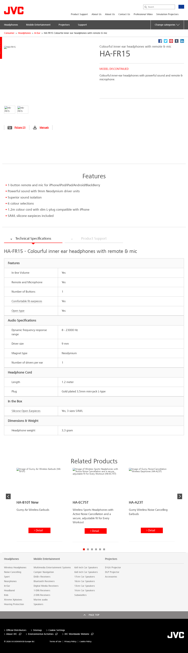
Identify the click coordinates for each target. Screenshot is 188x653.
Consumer (9, 33)
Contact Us (124, 14)
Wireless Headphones (15, 567)
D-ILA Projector (113, 567)
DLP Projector (112, 572)
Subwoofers (80, 595)
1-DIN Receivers (42, 590)
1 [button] (84, 549)
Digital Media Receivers (46, 585)
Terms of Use (55, 642)
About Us (96, 14)
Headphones (24, 33)
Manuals (44, 127)
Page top (94, 614)
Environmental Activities (40, 634)
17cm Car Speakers (84, 576)
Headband (9, 590)
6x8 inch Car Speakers (86, 572)
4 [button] (96, 549)
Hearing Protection (14, 604)
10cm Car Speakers (84, 590)
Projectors (111, 559)
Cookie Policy (85, 642)
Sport (7, 576)
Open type (18, 310)
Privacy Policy (70, 642)
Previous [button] (8, 496)
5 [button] (100, 549)
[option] (39, 506)
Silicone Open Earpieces (26, 411)
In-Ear (37, 33)
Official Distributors (16, 630)
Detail (39, 530)
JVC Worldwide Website (76, 634)
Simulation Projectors (167, 14)
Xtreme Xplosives (13, 599)
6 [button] (104, 549)
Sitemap (37, 630)
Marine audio (41, 599)
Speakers (38, 604)
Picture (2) (20, 127)
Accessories (111, 576)
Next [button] (179, 496)
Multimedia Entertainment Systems (52, 567)
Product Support (79, 14)
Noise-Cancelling (12, 572)
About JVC (11, 634)
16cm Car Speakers (84, 581)
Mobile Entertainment (47, 559)
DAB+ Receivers (42, 576)
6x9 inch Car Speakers (86, 567)
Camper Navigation (44, 572)
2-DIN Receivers (42, 595)
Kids (6, 595)
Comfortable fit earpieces (27, 301)
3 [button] (92, 549)
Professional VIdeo (143, 14)
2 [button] (88, 549)
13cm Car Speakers (84, 585)
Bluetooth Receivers (44, 581)
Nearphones (10, 581)
